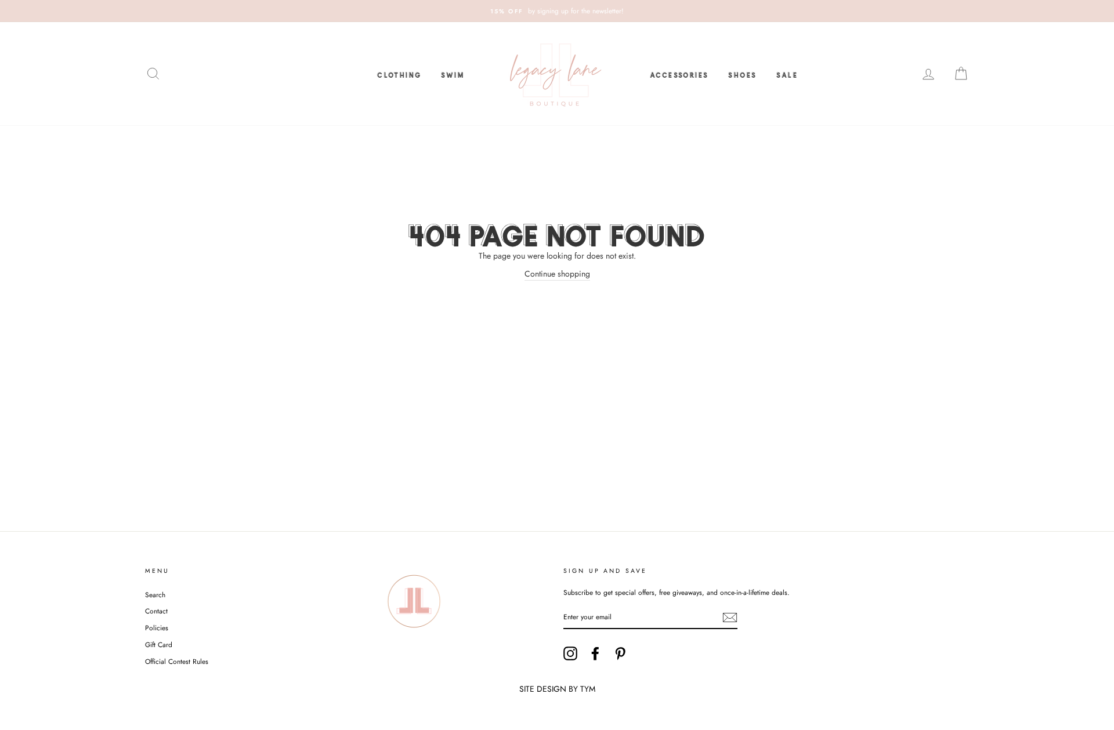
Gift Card (158, 644)
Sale (787, 74)
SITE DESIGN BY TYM (557, 689)
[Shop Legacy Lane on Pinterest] (620, 653)
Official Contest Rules (176, 661)
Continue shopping (557, 273)
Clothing (399, 74)
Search (155, 595)
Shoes (742, 74)
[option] (557, 11)
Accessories (679, 74)
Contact (156, 611)
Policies (156, 628)
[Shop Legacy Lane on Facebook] (595, 653)
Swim (452, 74)
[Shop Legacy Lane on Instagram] (570, 653)
